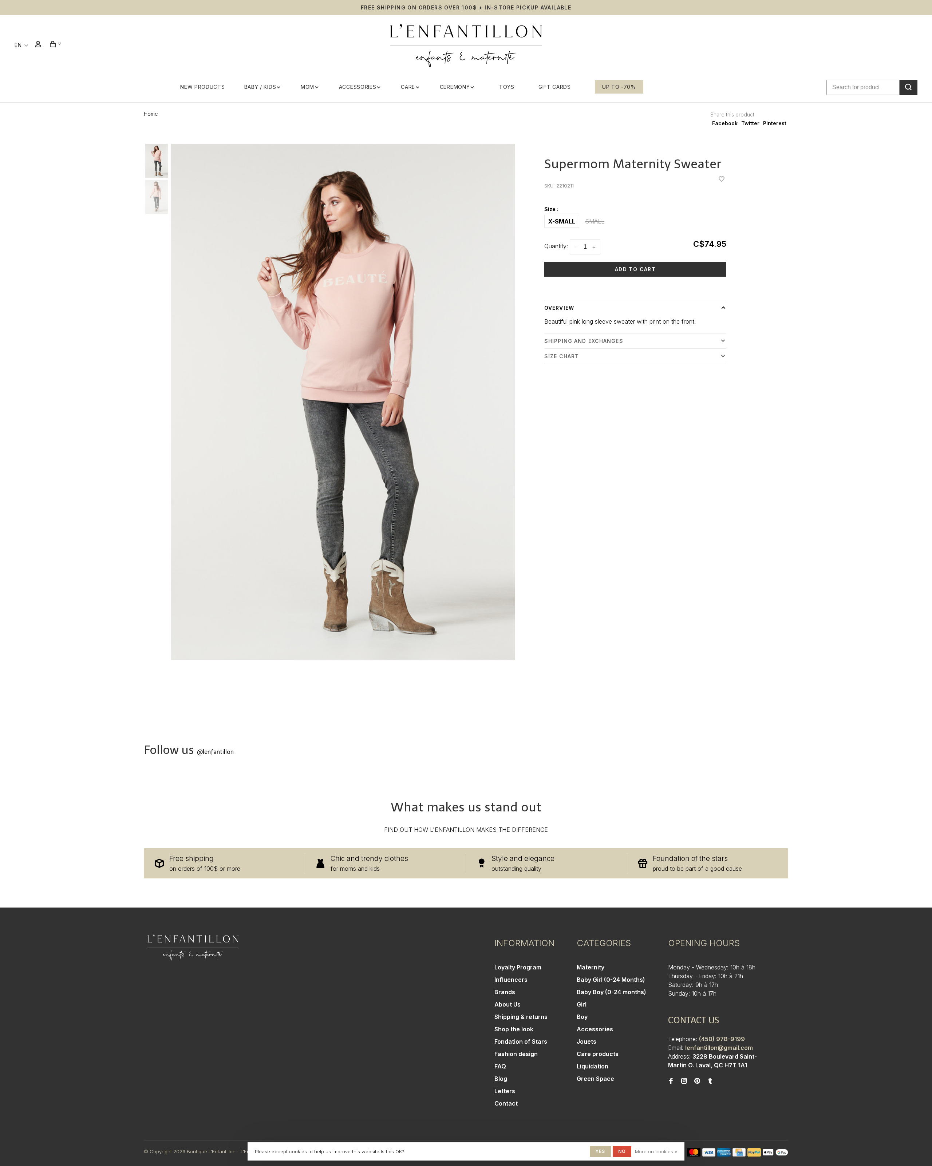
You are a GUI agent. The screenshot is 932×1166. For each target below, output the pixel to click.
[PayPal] (754, 1154)
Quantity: (556, 246)
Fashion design (516, 1054)
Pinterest (774, 123)
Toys (506, 87)
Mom (307, 87)
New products (202, 87)
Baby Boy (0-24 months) (611, 992)
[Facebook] (671, 1081)
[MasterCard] (693, 1154)
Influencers (511, 979)
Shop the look (513, 1029)
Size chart (561, 356)
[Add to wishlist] (721, 179)
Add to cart (635, 269)
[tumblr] (710, 1081)
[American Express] (724, 1154)
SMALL (594, 221)
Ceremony (455, 87)
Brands (504, 992)
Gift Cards (554, 87)
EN (18, 45)
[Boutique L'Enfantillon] (193, 948)
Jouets (586, 1041)
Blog (500, 1078)
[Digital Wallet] (775, 1154)
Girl (582, 1004)
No (622, 1151)
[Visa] (709, 1154)
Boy (582, 1016)
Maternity (590, 967)
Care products (598, 1054)
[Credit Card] (739, 1154)
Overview (559, 308)
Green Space (595, 1078)
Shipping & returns (521, 1016)
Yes (600, 1151)
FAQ (500, 1066)
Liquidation (592, 1066)
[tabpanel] (343, 402)
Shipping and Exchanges (583, 341)
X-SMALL (561, 221)
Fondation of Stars (520, 1041)
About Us (507, 1004)
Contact (506, 1103)
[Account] (39, 45)
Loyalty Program (517, 967)
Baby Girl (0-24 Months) (611, 979)
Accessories (357, 87)
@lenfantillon (215, 751)
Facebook (725, 123)
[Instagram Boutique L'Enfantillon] (684, 1081)
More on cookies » (656, 1151)
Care (408, 87)
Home (151, 114)
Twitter (750, 123)
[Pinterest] (697, 1081)
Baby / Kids (260, 87)
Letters (504, 1091)
